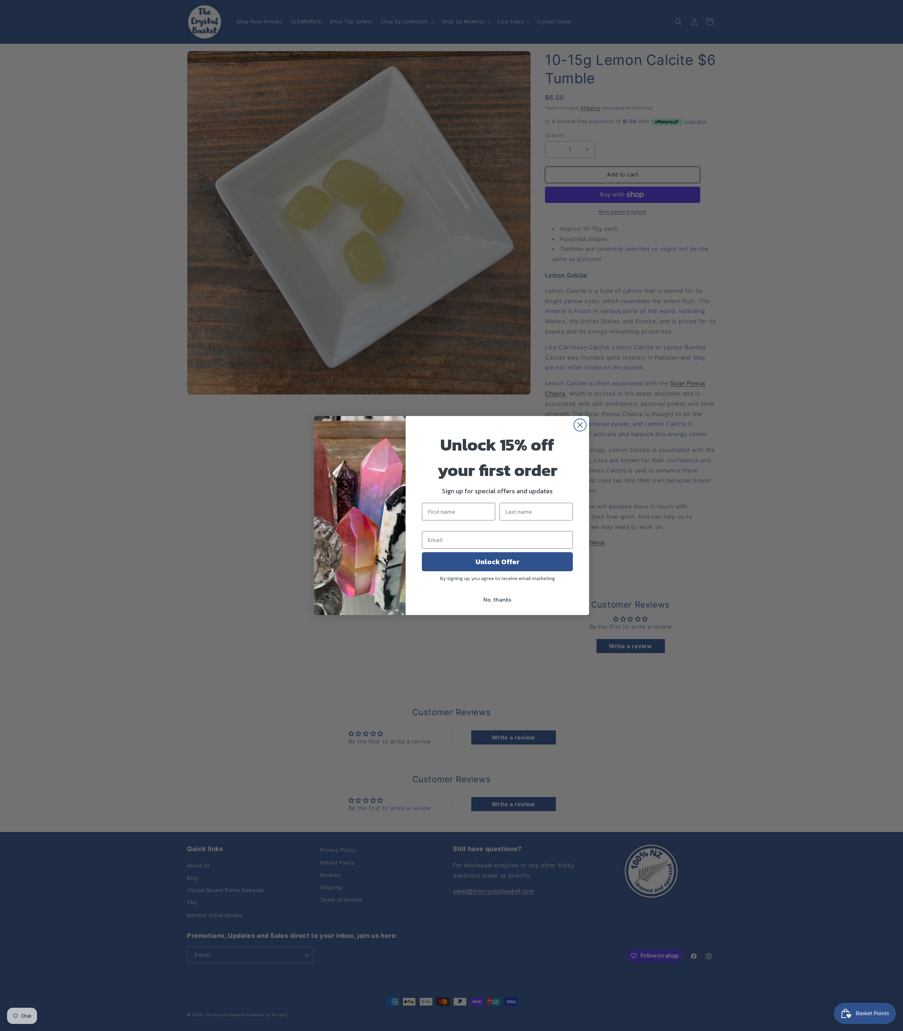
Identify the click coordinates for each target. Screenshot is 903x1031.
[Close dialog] (580, 425)
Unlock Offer (497, 561)
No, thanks (497, 599)
